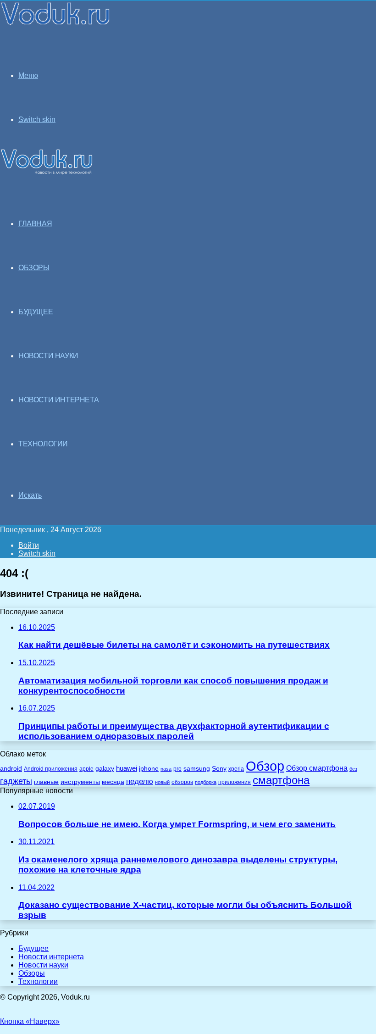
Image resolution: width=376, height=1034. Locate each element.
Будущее (33, 948)
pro (177, 769)
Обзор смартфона (317, 768)
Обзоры (31, 973)
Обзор (265, 765)
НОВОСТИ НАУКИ (48, 356)
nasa (165, 769)
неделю (139, 781)
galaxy (104, 768)
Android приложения (50, 769)
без (353, 769)
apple (86, 769)
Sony (219, 768)
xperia (236, 769)
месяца (113, 781)
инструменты (80, 781)
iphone (149, 768)
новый (162, 782)
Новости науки (43, 965)
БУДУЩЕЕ (35, 312)
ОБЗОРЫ (34, 268)
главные (46, 781)
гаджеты (16, 781)
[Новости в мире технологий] (55, 24)
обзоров (182, 782)
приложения (234, 782)
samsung (196, 768)
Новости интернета (58, 400)
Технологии (38, 981)
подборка (205, 782)
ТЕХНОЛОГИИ (43, 444)
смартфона (281, 780)
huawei (126, 768)
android (11, 768)
